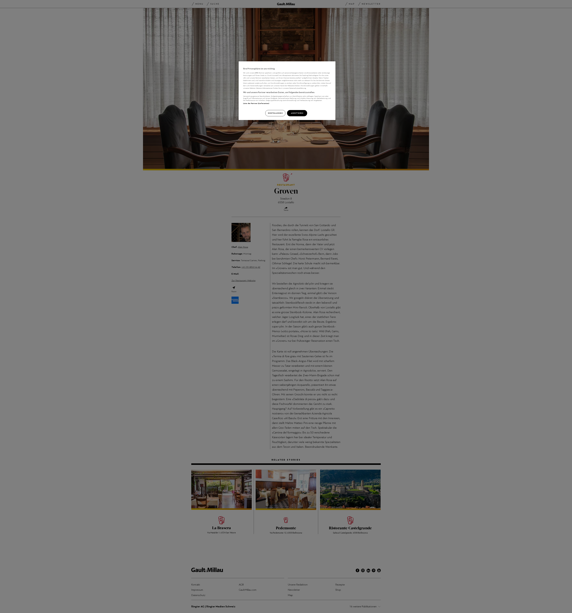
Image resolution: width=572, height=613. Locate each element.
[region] (287, 90)
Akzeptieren (297, 113)
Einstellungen (275, 113)
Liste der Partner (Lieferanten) (256, 103)
